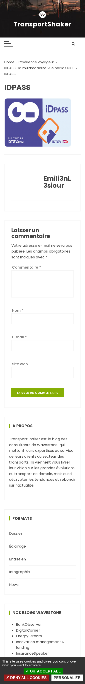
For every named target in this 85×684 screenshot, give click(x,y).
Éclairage (17, 546)
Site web (20, 364)
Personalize (67, 678)
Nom (18, 310)
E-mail (19, 337)
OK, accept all (45, 671)
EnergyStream (29, 636)
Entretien (17, 559)
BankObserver (29, 624)
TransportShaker (42, 24)
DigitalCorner (28, 630)
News (14, 584)
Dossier (15, 533)
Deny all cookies (28, 678)
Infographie (19, 571)
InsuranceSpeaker (32, 653)
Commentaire (26, 267)
